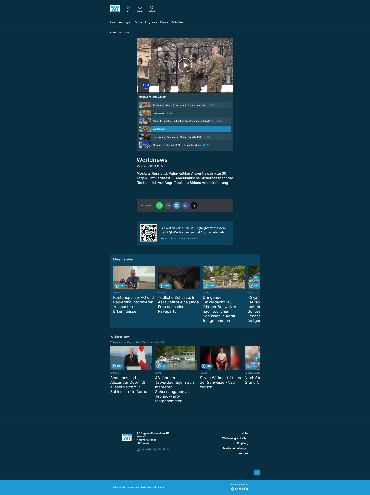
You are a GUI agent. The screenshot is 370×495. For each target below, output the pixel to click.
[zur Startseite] (115, 8)
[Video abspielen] (185, 65)
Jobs (245, 433)
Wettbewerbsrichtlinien (152, 487)
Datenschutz (119, 487)
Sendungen (124, 22)
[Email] (176, 205)
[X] (194, 205)
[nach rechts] (256, 277)
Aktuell (113, 32)
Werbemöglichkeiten (235, 438)
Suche (138, 22)
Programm (151, 22)
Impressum (133, 487)
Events (164, 22)
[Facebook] (185, 205)
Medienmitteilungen (235, 448)
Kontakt (243, 453)
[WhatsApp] (159, 205)
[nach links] (114, 277)
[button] (168, 205)
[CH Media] (239, 488)
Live (112, 22)
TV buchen (177, 22)
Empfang (242, 443)
